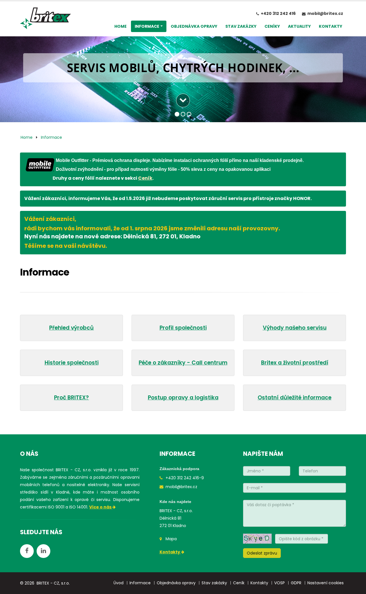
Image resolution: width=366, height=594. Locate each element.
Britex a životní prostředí (294, 363)
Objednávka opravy (176, 583)
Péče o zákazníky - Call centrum (183, 363)
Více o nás (100, 507)
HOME (120, 26)
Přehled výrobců (71, 328)
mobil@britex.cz (325, 13)
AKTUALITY (299, 26)
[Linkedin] (43, 551)
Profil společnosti (183, 328)
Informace (51, 137)
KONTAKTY (330, 26)
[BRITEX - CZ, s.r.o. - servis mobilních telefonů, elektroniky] (45, 20)
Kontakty (170, 552)
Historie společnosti (72, 363)
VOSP (279, 583)
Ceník (145, 178)
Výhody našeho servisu (295, 328)
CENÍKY (272, 26)
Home (27, 137)
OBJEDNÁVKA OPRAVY (194, 26)
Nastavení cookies (325, 583)
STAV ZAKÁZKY (240, 26)
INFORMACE (147, 26)
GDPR (296, 583)
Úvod (119, 583)
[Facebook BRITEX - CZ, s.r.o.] (27, 551)
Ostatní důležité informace (294, 397)
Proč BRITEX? (71, 397)
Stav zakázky (214, 583)
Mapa (171, 539)
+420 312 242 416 (278, 13)
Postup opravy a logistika (183, 397)
